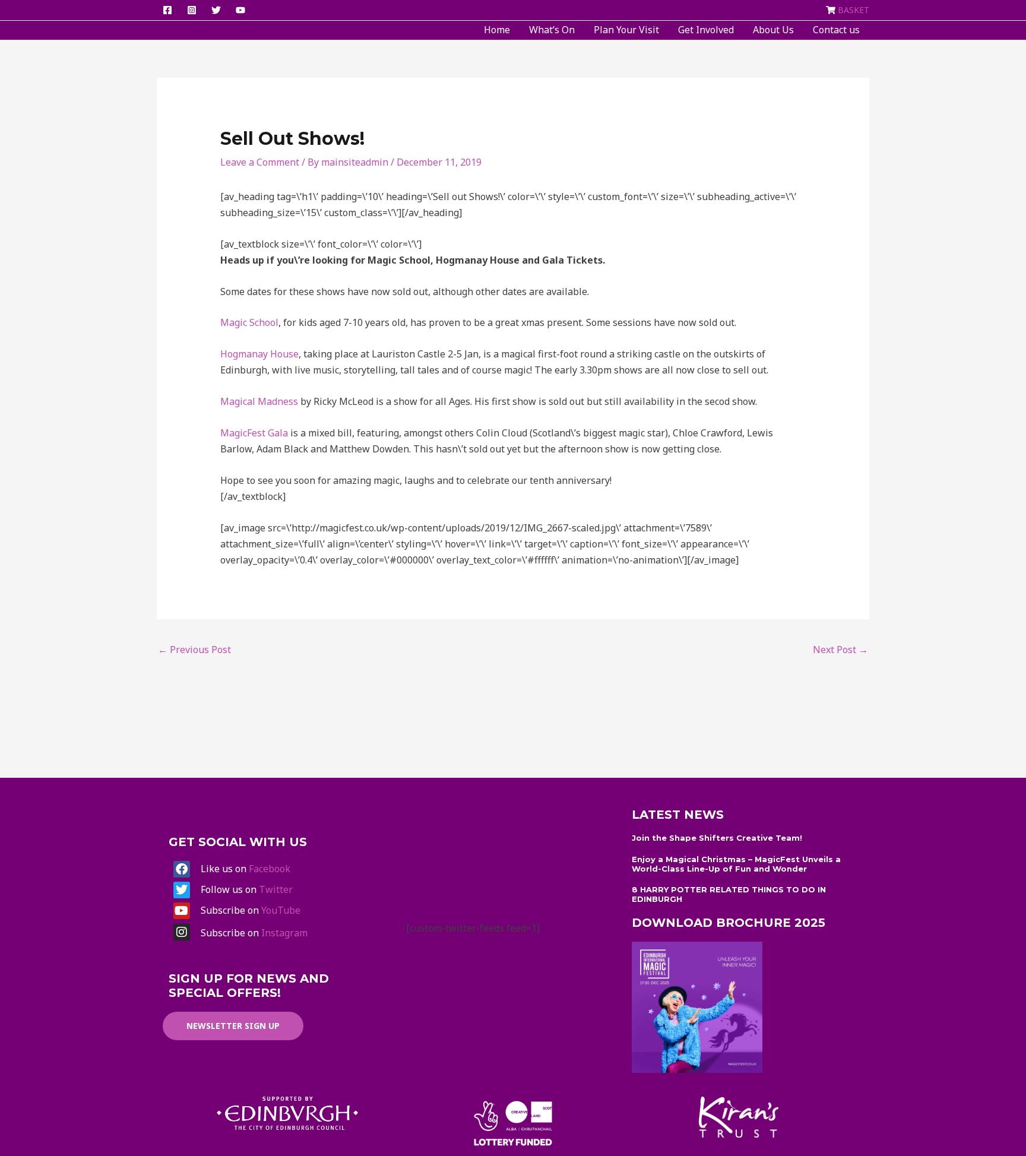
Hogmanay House (259, 353)
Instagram (284, 932)
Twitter (276, 889)
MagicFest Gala (254, 432)
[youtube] (242, 10)
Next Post (840, 649)
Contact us (836, 29)
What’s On (552, 29)
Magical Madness (259, 401)
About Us (773, 29)
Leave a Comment (259, 162)
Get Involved (706, 29)
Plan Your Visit (626, 29)
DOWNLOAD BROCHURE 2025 (728, 923)
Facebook (269, 868)
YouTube (280, 910)
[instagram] (193, 10)
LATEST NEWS (678, 814)
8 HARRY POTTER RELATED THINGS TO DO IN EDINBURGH (729, 894)
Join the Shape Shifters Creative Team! (717, 838)
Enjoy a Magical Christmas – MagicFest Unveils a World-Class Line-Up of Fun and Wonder (736, 863)
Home (497, 29)
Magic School (249, 322)
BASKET (853, 9)
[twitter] (218, 10)
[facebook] (169, 10)
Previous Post (194, 649)
